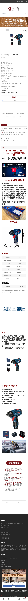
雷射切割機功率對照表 (6, 566)
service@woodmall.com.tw (10, 530)
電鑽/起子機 (12, 23)
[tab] (3, 147)
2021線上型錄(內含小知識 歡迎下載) (9, 558)
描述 (3, 147)
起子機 (10, 134)
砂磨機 (23, 132)
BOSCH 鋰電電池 (20, 113)
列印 (4, 138)
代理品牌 (24, 128)
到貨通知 (4, 125)
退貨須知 (3, 564)
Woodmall (16, 596)
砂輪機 (6, 134)
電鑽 (22, 134)
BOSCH (2, 130)
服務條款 (3, 560)
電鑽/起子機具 (19, 23)
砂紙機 (2, 134)
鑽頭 (19, 134)
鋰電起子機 (15, 134)
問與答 (2, 562)
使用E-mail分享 (11, 138)
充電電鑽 (16, 132)
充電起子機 (11, 132)
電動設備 (6, 23)
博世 (20, 132)
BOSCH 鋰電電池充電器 (8, 113)
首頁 (2, 23)
